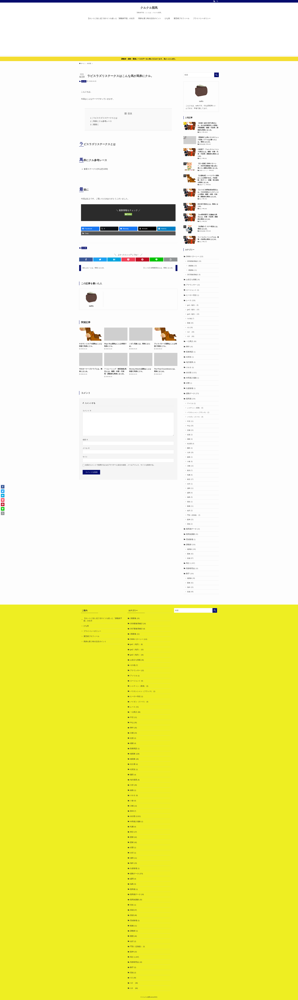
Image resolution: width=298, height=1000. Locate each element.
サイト (85, 457)
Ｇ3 (190, 336)
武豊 (189, 383)
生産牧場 (190, 388)
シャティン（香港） (195, 408)
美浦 (190, 558)
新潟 (190, 470)
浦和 (190, 488)
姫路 (190, 457)
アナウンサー (193, 285)
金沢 (190, 510)
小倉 (190, 461)
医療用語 (190, 352)
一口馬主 (191, 341)
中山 (190, 426)
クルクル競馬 (149, 7)
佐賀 (190, 435)
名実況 (190, 357)
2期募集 (192, 270)
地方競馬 (190, 362)
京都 (190, 430)
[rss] (214, 1)
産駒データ (192, 393)
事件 (189, 347)
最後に (96, 124)
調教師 (190, 544)
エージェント (192, 290)
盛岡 (190, 493)
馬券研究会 (192, 568)
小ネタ (190, 367)
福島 (190, 497)
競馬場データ (193, 529)
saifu (91, 306)
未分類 (84, 81)
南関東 (191, 549)
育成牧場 (190, 539)
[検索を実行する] (216, 75)
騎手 (190, 573)
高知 (190, 524)
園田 (190, 448)
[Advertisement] (149, 39)
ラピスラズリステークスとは (105, 118)
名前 (85, 440)
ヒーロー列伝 (192, 295)
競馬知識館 (192, 534)
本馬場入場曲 (192, 378)
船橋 (190, 506)
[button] (86, 259)
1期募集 (192, 266)
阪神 (190, 519)
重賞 (190, 323)
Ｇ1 (190, 327)
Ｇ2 (190, 332)
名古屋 (190, 444)
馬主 (190, 563)
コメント (87, 411)
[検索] (217, 1)
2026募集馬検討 (194, 261)
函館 (190, 439)
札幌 (190, 475)
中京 (190, 421)
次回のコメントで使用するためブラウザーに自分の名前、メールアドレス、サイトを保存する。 (120, 465)
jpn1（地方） (192, 305)
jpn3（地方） (193, 314)
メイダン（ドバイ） (195, 417)
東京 (190, 479)
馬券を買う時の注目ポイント (95, 641)
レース (190, 300)
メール (86, 448)
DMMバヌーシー (194, 256)
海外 (190, 587)
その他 (190, 318)
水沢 (190, 484)
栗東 (190, 554)
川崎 (190, 466)
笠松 (190, 502)
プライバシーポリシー (92, 631)
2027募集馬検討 (193, 274)
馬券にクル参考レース (102, 121)
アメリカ (191, 403)
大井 (190, 452)
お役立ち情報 (193, 279)
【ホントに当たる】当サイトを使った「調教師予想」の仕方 (103, 619)
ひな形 (86, 626)
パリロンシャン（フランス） (198, 412)
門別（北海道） (193, 515)
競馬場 (190, 399)
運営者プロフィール (91, 636)
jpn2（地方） (193, 309)
